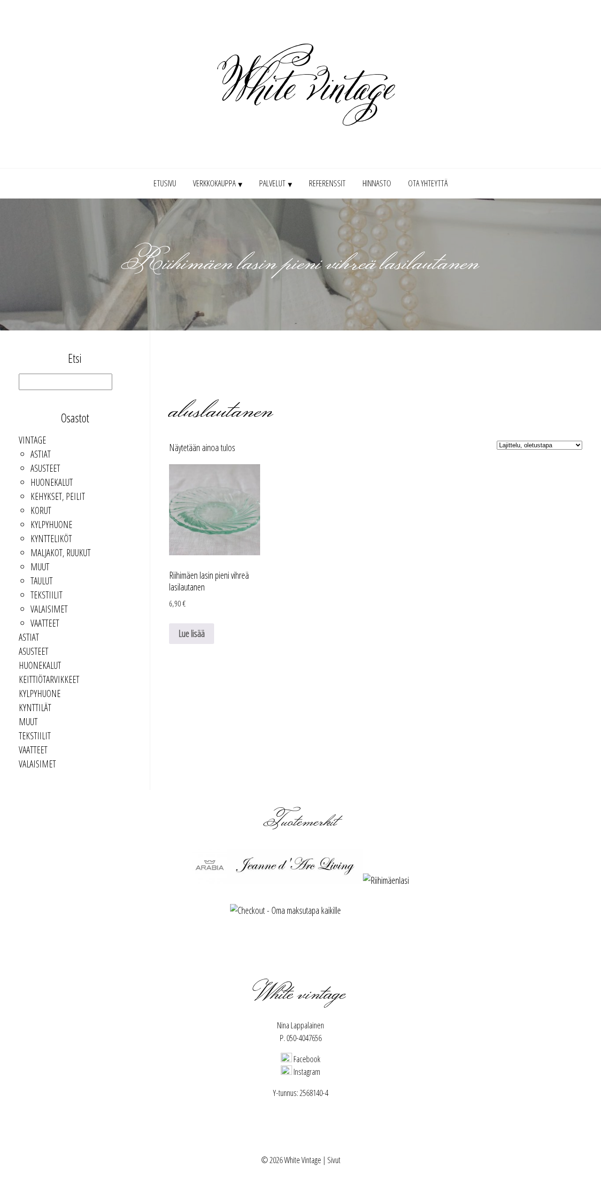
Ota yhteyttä (428, 183)
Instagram (306, 1071)
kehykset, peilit (58, 496)
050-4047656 (304, 1037)
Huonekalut (52, 482)
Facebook (306, 1059)
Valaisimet (49, 609)
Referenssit (327, 183)
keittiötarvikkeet (49, 679)
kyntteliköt (51, 538)
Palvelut (272, 183)
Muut (40, 566)
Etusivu (165, 183)
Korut (41, 510)
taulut (42, 581)
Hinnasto (376, 183)
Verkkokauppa (214, 183)
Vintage (32, 440)
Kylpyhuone (51, 524)
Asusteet (45, 468)
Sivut (333, 1159)
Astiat (41, 454)
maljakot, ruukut (61, 552)
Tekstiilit (46, 595)
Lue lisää (191, 633)
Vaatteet (45, 623)
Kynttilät (35, 707)
